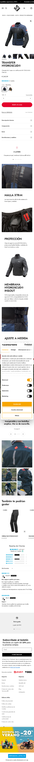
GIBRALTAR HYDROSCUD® (10, 536)
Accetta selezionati (17, 410)
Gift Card (21, 686)
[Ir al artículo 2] (9, 56)
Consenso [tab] (5, 349)
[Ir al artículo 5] (26, 56)
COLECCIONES (10, 15)
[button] (25, 8)
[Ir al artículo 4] (20, 56)
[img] (5, 573)
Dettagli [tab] (13, 349)
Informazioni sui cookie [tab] (25, 349)
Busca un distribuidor (7, 112)
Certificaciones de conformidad (6, 718)
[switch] (29, 385)
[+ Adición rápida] (24, 531)
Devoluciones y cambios (8, 686)
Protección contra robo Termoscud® (8, 690)
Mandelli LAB (22, 683)
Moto (17, 15)
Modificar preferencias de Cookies (8, 708)
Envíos (3, 683)
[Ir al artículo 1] (4, 56)
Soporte (4, 680)
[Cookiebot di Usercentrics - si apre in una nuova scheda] (24, 345)
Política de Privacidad (15, 667)
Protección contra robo (8, 722)
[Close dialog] (32, 728)
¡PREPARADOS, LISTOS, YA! (17, 756)
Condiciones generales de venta (8, 713)
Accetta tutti (17, 404)
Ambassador (22, 692)
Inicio (3, 15)
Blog (20, 689)
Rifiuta (17, 415)
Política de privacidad (7, 701)
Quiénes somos (23, 680)
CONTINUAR (17, 654)
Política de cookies (6, 704)
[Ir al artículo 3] (15, 56)
